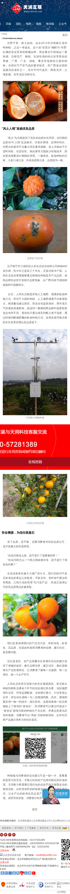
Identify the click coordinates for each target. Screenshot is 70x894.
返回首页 (6, 828)
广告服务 (31, 828)
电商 (28, 23)
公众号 (63, 23)
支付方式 (44, 828)
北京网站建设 (24, 820)
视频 (38, 23)
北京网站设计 (59, 820)
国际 (18, 23)
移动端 (50, 23)
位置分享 (4, 862)
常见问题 (56, 828)
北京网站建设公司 (42, 820)
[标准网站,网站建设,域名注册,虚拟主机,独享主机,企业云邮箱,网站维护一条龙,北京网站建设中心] (18, 873)
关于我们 (19, 828)
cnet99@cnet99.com (46, 855)
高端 (8, 23)
